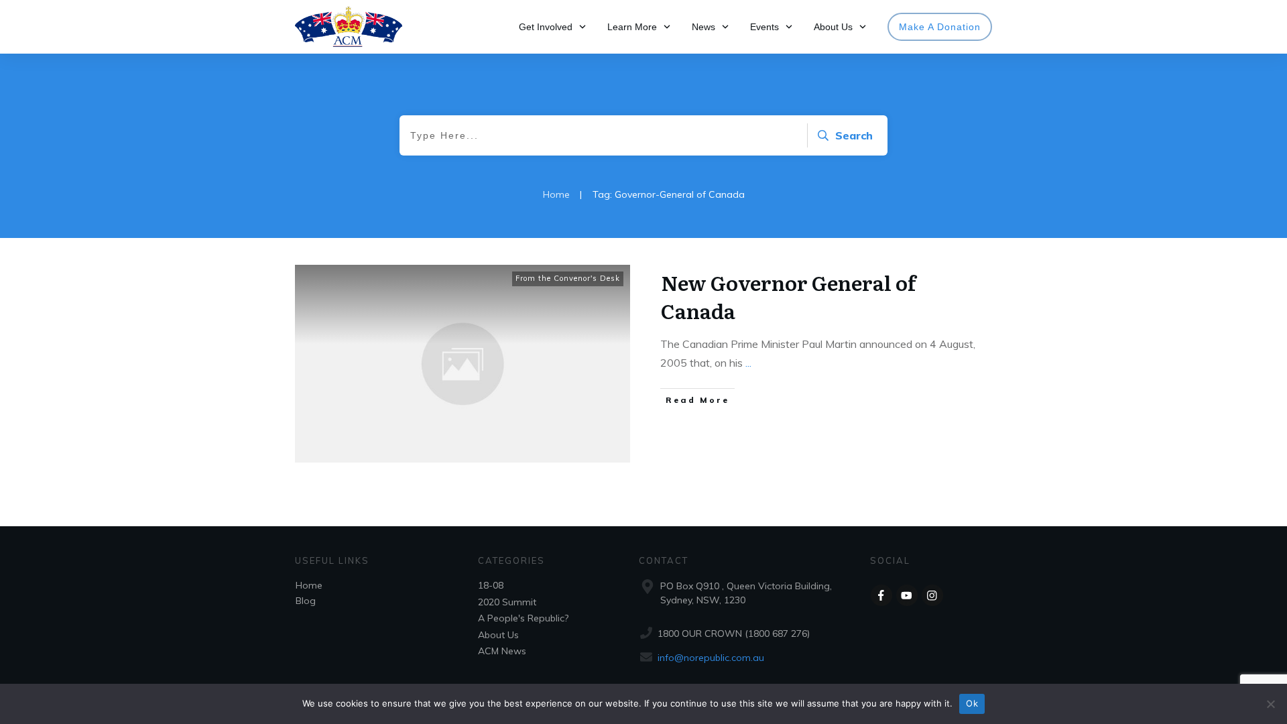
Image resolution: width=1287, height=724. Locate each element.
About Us (498, 635)
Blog (306, 601)
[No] (1270, 704)
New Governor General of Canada (788, 296)
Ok (972, 703)
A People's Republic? (523, 618)
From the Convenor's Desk (567, 278)
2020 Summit (507, 602)
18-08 (490, 585)
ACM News (502, 651)
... (748, 362)
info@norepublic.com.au (711, 658)
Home (309, 585)
